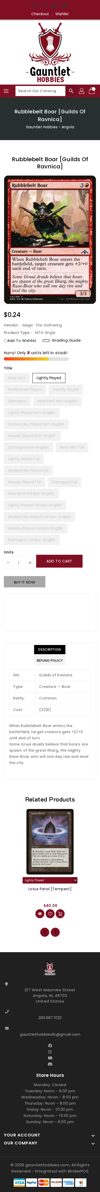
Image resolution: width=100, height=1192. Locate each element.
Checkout (40, 13)
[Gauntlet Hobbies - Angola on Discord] (64, 6)
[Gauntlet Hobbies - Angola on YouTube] (55, 6)
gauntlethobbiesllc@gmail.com (50, 1034)
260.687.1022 (50, 1017)
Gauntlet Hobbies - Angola (50, 127)
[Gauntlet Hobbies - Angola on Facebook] (35, 6)
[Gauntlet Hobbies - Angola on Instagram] (45, 6)
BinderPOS (78, 1171)
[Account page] (82, 91)
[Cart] (92, 91)
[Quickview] (39, 913)
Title (8, 368)
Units (9, 552)
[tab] (49, 649)
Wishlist (62, 13)
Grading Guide (66, 340)
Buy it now (24, 582)
